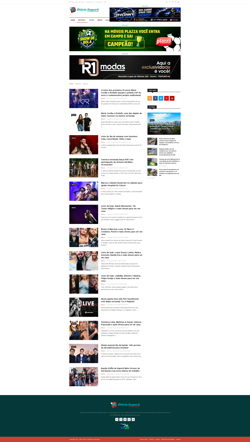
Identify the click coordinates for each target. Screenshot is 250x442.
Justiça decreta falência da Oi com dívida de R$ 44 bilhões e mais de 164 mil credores (169, 161)
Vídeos (99, 20)
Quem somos (144, 439)
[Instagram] (176, 2)
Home (73, 20)
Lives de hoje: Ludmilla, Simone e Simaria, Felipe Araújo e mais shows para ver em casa (121, 278)
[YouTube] (178, 2)
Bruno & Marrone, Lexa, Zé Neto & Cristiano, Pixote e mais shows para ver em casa (121, 231)
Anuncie (151, 439)
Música (74, 92)
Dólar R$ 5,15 (90, 2)
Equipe (145, 20)
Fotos (91, 20)
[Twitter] (173, 2)
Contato (154, 20)
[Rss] (167, 2)
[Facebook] (169, 2)
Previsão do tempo (132, 20)
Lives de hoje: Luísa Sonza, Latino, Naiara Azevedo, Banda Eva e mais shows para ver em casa (121, 255)
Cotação (118, 20)
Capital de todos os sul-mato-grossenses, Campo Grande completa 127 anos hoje (162, 126)
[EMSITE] (125, 426)
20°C (105, 2)
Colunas (108, 20)
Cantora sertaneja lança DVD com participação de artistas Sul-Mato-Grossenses (117, 162)
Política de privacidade (168, 439)
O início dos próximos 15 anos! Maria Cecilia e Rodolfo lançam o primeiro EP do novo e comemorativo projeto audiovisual (121, 92)
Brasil (152, 120)
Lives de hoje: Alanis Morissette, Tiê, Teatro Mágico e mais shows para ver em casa (120, 208)
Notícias (81, 20)
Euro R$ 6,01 (99, 2)
